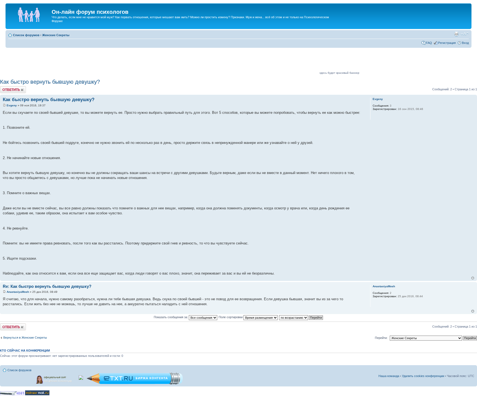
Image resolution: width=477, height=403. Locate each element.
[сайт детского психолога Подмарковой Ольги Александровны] (54, 378)
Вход (465, 42)
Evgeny (12, 105)
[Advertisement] (218, 61)
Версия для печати (456, 33)
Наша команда (388, 376)
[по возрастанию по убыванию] (301, 317)
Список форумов (26, 35)
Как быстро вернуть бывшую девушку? (50, 82)
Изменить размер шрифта (465, 33)
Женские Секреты (55, 35)
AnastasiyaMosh (18, 291)
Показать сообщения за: (171, 317)
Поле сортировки (231, 317)
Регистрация (447, 42)
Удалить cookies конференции (423, 376)
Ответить (6, 87)
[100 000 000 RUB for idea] (81, 376)
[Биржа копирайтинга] (135, 383)
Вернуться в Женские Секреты (25, 337)
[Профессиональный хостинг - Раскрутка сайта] (12, 394)
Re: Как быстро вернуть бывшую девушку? (47, 286)
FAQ (429, 42)
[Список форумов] (29, 13)
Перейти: (381, 337)
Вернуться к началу (472, 278)
